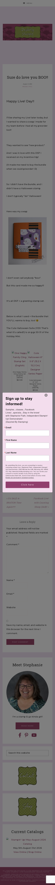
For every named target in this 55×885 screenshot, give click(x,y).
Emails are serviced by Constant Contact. (20, 477)
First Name (11, 440)
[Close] (46, 395)
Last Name (11, 453)
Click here (27, 485)
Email (8, 427)
